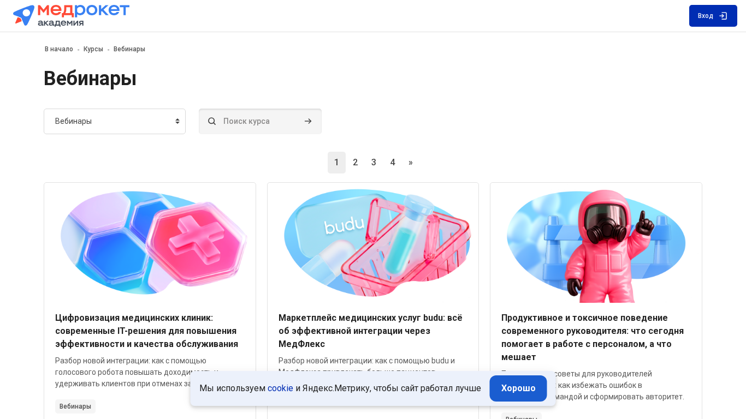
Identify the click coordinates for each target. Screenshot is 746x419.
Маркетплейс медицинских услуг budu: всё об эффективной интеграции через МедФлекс (371, 331)
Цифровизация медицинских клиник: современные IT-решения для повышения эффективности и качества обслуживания (146, 331)
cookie (280, 388)
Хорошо (518, 388)
